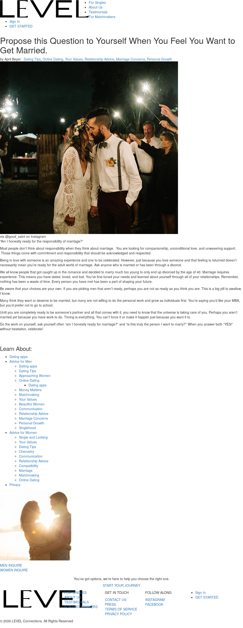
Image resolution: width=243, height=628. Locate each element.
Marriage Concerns (130, 59)
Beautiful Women (32, 404)
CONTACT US (115, 599)
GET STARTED (21, 26)
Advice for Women (23, 432)
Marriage (26, 470)
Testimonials (98, 11)
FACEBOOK (154, 604)
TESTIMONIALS (76, 602)
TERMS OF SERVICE (121, 609)
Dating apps (18, 356)
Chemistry (26, 451)
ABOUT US (72, 597)
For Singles (97, 2)
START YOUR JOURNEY (121, 585)
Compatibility (28, 465)
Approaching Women (35, 375)
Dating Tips (32, 59)
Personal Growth (159, 59)
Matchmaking (29, 394)
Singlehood (27, 427)
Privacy (14, 484)
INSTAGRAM (155, 599)
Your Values (74, 59)
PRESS (110, 604)
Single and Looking (33, 437)
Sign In (14, 21)
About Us (96, 7)
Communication (30, 408)
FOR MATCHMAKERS (81, 606)
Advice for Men (20, 361)
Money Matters (30, 389)
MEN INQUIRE (11, 565)
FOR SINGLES (75, 592)
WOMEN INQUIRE (14, 570)
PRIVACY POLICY (118, 613)
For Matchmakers (102, 16)
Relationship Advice (99, 59)
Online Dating (53, 59)
